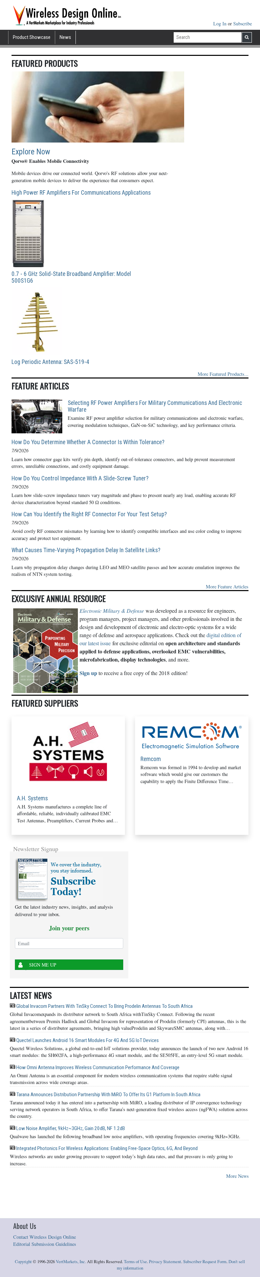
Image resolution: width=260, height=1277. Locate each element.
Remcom (150, 759)
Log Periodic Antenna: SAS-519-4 (50, 362)
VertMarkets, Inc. (71, 1261)
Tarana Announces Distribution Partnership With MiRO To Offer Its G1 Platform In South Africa (107, 1094)
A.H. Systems (32, 798)
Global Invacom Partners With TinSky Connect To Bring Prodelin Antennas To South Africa (104, 1006)
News (65, 37)
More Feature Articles (227, 586)
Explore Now (31, 152)
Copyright (23, 1261)
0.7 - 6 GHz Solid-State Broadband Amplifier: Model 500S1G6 (71, 277)
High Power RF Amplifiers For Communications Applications (81, 192)
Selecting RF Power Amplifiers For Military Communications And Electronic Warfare (155, 406)
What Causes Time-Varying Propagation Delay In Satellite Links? (86, 550)
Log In (220, 23)
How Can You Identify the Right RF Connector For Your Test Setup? (89, 514)
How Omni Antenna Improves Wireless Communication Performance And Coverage (97, 1067)
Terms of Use (135, 1261)
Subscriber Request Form (204, 1261)
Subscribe (242, 23)
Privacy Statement (165, 1261)
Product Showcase (31, 37)
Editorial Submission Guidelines (44, 1244)
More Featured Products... (223, 374)
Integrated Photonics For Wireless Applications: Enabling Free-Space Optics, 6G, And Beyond (106, 1148)
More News (237, 1176)
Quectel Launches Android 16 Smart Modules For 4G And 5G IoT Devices (87, 1040)
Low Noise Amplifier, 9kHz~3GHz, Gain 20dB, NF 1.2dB (70, 1128)
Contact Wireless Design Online (44, 1237)
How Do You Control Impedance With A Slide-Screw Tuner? (80, 478)
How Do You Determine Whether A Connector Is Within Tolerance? (88, 442)
